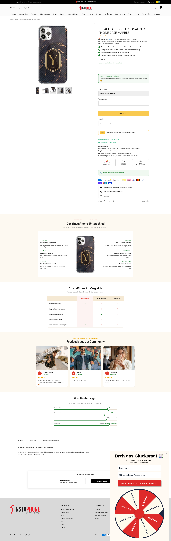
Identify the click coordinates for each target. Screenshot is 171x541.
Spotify (62, 14)
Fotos (130, 14)
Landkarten (108, 14)
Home (12, 19)
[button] (37, 90)
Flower (137, 14)
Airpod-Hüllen (146, 14)
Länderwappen (45, 14)
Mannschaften (23, 14)
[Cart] (160, 8)
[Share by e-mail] (113, 201)
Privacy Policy (65, 512)
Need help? (145, 201)
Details (20, 440)
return (97, 518)
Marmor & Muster (73, 14)
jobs (62, 521)
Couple (55, 14)
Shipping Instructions (101, 512)
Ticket (83, 14)
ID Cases (98, 14)
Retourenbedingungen (51, 440)
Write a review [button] (102, 481)
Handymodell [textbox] (103, 89)
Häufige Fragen (150, 2)
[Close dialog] (166, 453)
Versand (33, 440)
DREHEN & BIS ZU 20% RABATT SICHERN (139, 483)
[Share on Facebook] (104, 201)
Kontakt (142, 2)
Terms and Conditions (67, 509)
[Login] (155, 8)
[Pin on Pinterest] (106, 201)
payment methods (100, 515)
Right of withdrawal (67, 518)
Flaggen (13, 14)
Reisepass (34, 14)
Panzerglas (156, 14)
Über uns (136, 2)
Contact (63, 527)
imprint (63, 515)
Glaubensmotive (120, 14)
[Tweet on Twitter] (110, 201)
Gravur (91, 14)
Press (62, 524)
